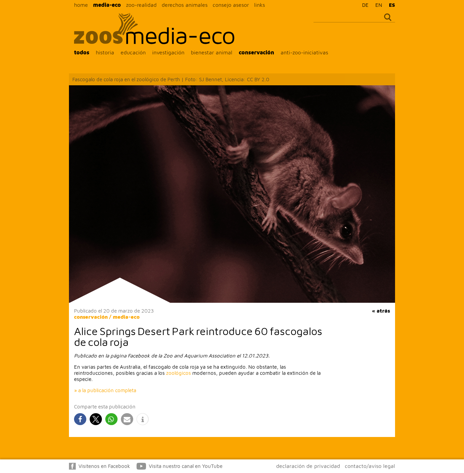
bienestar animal (211, 52)
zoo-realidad (141, 5)
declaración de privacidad (308, 466)
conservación (256, 52)
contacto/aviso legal (370, 466)
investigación (168, 52)
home (81, 5)
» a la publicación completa (105, 390)
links (259, 5)
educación (133, 52)
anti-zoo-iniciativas (304, 52)
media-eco (107, 5)
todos (81, 52)
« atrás (381, 311)
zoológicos (178, 373)
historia (105, 52)
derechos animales (185, 5)
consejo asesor (231, 5)
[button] (80, 419)
